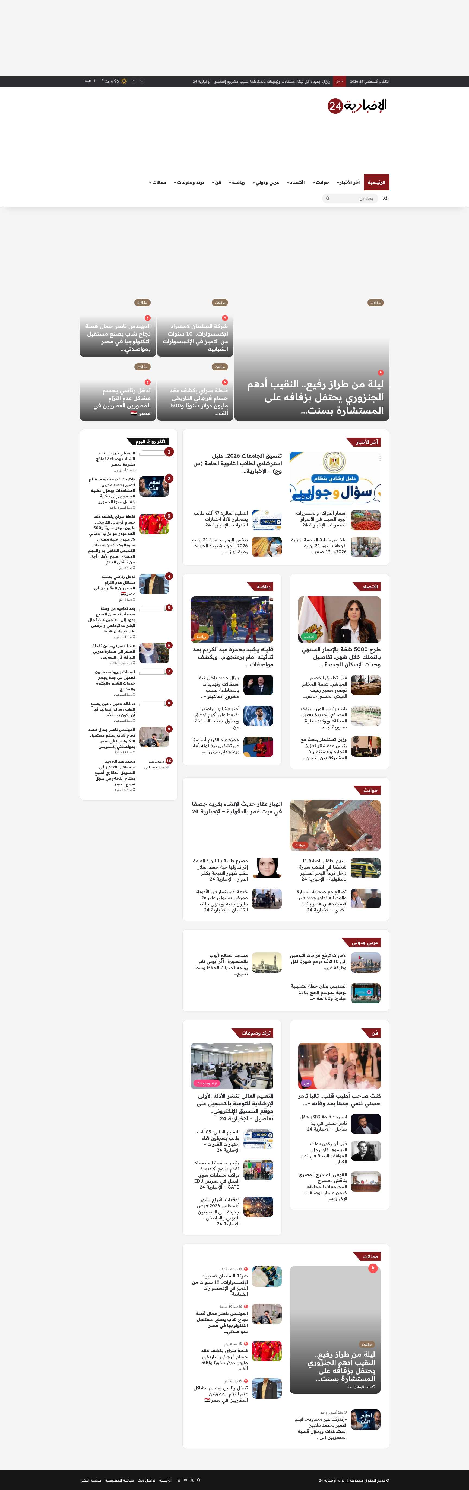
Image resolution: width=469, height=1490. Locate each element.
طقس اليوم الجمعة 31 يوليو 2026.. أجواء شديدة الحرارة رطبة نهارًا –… (220, 546)
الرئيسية (376, 182)
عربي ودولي (267, 182)
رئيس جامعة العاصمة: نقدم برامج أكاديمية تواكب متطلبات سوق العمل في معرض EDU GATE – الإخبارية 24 (216, 1175)
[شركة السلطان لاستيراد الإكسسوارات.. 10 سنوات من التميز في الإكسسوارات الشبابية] (267, 1276)
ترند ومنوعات (190, 182)
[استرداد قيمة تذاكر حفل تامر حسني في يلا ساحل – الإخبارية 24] (366, 1124)
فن (218, 182)
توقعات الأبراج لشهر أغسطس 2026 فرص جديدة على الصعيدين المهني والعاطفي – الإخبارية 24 (218, 1212)
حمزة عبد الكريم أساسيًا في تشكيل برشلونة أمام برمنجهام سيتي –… (215, 745)
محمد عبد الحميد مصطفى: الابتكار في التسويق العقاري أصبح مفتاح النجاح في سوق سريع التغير (114, 772)
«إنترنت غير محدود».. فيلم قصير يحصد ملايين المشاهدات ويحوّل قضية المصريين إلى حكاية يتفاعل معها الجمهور (112, 490)
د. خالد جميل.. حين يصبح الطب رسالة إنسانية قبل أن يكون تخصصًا (112, 709)
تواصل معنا (146, 1480)
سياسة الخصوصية (119, 1480)
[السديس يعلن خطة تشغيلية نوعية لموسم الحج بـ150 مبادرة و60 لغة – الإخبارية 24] (366, 993)
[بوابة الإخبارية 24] (357, 106)
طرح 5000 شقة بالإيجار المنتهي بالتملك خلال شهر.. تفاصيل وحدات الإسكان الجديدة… (341, 657)
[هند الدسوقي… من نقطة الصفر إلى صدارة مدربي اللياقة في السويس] (154, 653)
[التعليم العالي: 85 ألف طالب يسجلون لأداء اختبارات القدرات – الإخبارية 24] (258, 1139)
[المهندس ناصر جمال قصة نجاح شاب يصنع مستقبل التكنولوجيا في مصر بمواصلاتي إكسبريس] (267, 1314)
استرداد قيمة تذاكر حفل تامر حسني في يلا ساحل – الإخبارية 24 (323, 1123)
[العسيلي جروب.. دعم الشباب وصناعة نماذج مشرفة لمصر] (154, 460)
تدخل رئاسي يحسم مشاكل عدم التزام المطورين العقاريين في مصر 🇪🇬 (221, 1394)
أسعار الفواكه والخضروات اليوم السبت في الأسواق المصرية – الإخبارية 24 (274, 81)
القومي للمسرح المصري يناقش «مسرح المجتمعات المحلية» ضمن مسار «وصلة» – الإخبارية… (323, 1187)
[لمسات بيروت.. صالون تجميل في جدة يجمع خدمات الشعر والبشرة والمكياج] (154, 679)
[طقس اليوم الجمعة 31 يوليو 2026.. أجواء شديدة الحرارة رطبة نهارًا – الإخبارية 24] (267, 547)
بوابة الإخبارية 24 (331, 1480)
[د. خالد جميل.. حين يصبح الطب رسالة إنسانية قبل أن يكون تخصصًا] (154, 711)
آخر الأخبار (350, 182)
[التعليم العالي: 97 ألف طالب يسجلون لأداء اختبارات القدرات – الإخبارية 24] (267, 520)
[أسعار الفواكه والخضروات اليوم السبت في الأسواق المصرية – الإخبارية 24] (366, 520)
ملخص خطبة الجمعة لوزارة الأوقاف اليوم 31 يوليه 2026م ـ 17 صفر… (319, 546)
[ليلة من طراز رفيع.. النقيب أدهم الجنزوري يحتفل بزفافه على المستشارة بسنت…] (311, 357)
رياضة (238, 182)
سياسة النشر (91, 1480)
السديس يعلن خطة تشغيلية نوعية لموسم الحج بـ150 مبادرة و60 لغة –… (319, 992)
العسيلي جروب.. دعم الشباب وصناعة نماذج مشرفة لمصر (115, 459)
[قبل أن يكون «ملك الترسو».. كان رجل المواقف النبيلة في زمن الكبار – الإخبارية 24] (366, 1151)
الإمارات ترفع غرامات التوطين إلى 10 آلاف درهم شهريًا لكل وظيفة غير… (318, 961)
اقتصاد (297, 182)
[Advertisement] (234, 38)
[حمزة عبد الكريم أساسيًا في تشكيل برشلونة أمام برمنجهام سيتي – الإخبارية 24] (258, 747)
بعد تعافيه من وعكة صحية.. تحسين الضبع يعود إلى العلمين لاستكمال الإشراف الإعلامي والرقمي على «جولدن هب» (111, 620)
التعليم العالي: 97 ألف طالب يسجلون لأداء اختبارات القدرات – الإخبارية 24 (221, 519)
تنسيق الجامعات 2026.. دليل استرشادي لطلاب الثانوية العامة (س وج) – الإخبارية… (237, 463)
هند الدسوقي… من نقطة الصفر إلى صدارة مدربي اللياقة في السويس (113, 651)
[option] (234, 357)
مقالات (159, 182)
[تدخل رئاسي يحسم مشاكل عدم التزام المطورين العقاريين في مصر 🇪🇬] (267, 1388)
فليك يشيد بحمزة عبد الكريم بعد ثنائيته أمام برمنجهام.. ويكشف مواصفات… (233, 657)
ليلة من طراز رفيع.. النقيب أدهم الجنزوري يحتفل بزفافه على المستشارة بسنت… (315, 397)
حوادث (322, 182)
